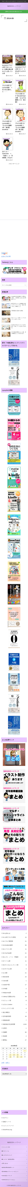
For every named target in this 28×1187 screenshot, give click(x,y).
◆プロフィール (5, 1151)
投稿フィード (7, 1121)
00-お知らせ (15, 933)
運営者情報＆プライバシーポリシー (10, 1171)
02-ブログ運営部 (15, 941)
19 (17, 1054)
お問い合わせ (5, 1163)
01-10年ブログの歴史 (15, 937)
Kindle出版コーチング (7, 1175)
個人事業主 (15, 1012)
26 (17, 1056)
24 (10, 1056)
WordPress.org (7, 1129)
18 (14, 1054)
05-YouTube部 (15, 953)
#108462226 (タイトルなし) (8, 1179)
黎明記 (15, 1040)
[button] (25, 285)
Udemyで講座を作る (15, 996)
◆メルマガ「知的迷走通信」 (8, 1159)
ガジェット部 (15, 1000)
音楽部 (15, 1036)
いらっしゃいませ (6, 1147)
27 (21, 1056)
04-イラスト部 (15, 949)
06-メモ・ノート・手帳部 (15, 957)
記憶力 (15, 1028)
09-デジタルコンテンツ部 (15, 965)
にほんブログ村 (6, 256)
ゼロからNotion (15, 1004)
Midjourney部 (15, 992)
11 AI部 (15, 973)
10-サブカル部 (15, 969)
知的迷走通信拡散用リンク (8, 1167)
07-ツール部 (15, 961)
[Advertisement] (14, 37)
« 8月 (2, 1062)
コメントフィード (8, 1125)
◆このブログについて (7, 1155)
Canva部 (15, 980)
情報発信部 (15, 1020)
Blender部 (15, 977)
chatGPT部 (15, 984)
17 (10, 1054)
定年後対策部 (15, 1016)
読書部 (15, 1032)
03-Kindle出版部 (15, 945)
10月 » (7, 1062)
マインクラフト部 (15, 1008)
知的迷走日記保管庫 (15, 1024)
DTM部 (15, 988)
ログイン (5, 1118)
